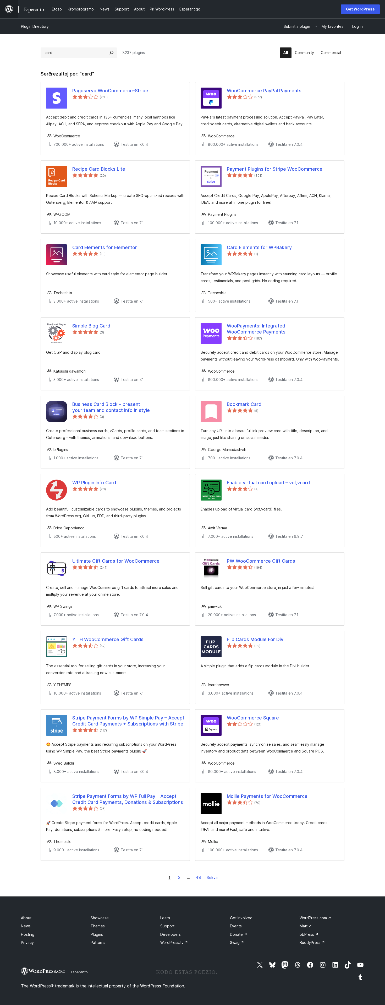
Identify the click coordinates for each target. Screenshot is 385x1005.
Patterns (98, 942)
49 (198, 877)
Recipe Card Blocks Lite (98, 169)
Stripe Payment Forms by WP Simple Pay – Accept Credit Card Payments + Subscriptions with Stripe (128, 721)
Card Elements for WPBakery (259, 247)
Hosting (27, 934)
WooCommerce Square (253, 718)
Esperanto (79, 972)
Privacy (27, 942)
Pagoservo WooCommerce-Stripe (110, 90)
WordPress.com (315, 918)
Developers (170, 934)
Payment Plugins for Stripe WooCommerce (274, 169)
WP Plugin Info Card (94, 482)
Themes (98, 926)
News (26, 926)
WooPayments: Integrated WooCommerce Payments (256, 329)
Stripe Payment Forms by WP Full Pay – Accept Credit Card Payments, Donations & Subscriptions (127, 799)
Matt (306, 926)
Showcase (100, 918)
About (26, 918)
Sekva (212, 877)
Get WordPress (360, 9)
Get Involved (241, 918)
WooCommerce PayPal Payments (264, 90)
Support (167, 926)
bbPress (309, 934)
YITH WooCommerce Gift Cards (108, 639)
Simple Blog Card (91, 326)
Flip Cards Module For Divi (255, 639)
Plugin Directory (35, 26)
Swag (237, 942)
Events (236, 926)
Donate (238, 934)
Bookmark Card (244, 404)
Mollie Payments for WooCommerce (267, 796)
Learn (165, 918)
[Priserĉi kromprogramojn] (111, 52)
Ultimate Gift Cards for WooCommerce (116, 561)
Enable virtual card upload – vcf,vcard (268, 482)
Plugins (97, 934)
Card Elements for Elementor (104, 247)
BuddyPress (312, 942)
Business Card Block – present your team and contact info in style (111, 407)
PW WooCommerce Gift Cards (261, 561)
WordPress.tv (174, 942)
